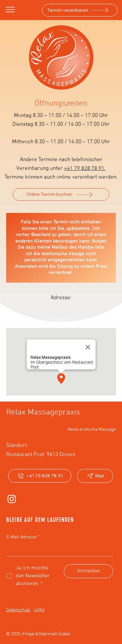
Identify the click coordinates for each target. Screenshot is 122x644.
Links (39, 610)
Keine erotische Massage (92, 429)
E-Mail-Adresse (23, 537)
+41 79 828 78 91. (85, 168)
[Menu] (10, 9)
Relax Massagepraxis (43, 412)
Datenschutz (18, 610)
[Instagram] (11, 498)
